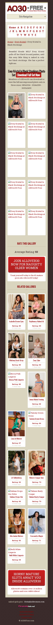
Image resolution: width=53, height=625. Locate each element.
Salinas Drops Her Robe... (16, 496)
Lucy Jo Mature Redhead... (16, 438)
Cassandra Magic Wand (36, 536)
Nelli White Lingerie (16, 555)
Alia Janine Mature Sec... (16, 536)
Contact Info (26, 617)
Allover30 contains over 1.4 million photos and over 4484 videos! (26, 589)
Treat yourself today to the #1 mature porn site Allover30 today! (26, 276)
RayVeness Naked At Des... (36, 321)
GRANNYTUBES (26, 614)
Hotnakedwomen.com (34, 601)
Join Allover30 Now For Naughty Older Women (26, 264)
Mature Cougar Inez (36, 477)
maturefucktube (27, 611)
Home (12, 27)
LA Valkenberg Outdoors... (16, 477)
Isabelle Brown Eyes (16, 321)
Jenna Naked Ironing (36, 399)
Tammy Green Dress (36, 418)
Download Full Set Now (28, 75)
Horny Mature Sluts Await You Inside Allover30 (26, 577)
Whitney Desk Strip (16, 360)
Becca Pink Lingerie (16, 379)
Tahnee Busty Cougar (36, 496)
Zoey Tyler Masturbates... (36, 360)
